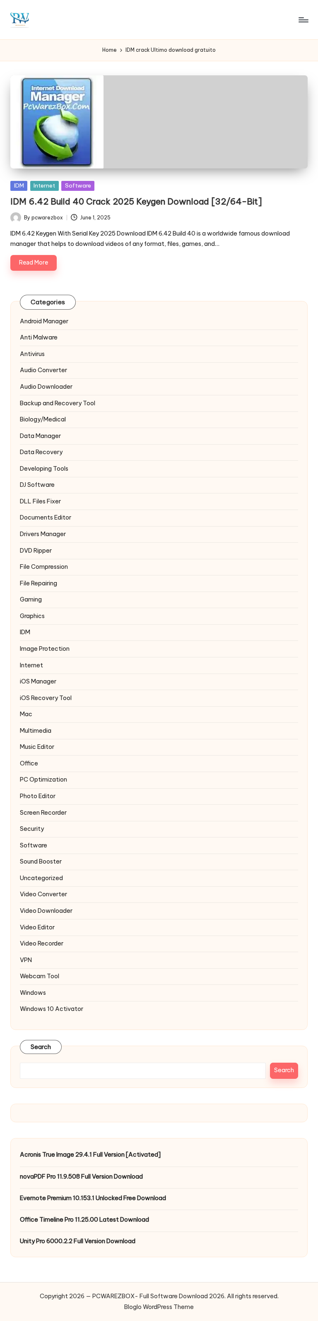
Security (32, 829)
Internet (44, 185)
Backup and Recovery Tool (57, 403)
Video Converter (43, 894)
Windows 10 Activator (51, 1009)
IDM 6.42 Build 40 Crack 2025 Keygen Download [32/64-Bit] (136, 201)
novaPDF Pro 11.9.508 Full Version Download (81, 1176)
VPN (26, 960)
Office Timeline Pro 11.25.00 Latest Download (84, 1219)
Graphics (32, 616)
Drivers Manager (43, 534)
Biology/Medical (43, 419)
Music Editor (37, 747)
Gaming (31, 599)
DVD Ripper (36, 550)
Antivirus (32, 354)
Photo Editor (37, 796)
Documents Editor (45, 517)
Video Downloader (46, 910)
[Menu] (303, 19)
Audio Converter (43, 370)
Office (29, 763)
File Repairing (38, 583)
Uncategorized (41, 878)
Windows (33, 992)
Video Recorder (41, 943)
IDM (19, 185)
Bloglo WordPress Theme (159, 1307)
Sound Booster (41, 861)
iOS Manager (38, 681)
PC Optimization (43, 779)
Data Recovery (41, 452)
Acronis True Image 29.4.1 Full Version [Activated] (90, 1154)
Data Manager (40, 436)
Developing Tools (44, 468)
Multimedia (35, 730)
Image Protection (45, 648)
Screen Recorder (43, 812)
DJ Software (37, 484)
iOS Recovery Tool (46, 698)
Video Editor (37, 927)
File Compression (44, 566)
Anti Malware (39, 337)
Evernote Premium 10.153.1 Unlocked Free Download (93, 1198)
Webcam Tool (39, 976)
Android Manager (44, 321)
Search (41, 1047)
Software (78, 185)
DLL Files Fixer (40, 501)
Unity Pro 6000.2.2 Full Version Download (77, 1241)
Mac (26, 714)
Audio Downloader (46, 386)
